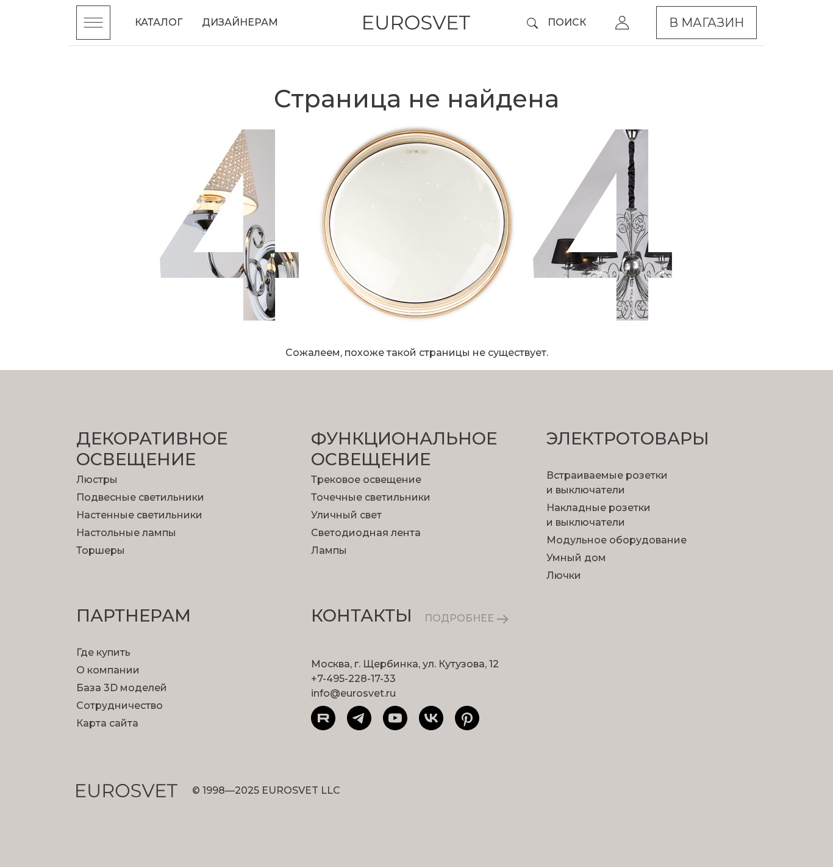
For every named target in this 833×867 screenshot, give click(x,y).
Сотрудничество (119, 705)
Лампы (329, 550)
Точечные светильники (371, 497)
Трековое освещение (366, 479)
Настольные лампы (126, 533)
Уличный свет (346, 515)
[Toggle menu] (93, 22)
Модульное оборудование (616, 540)
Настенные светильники (139, 515)
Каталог (158, 22)
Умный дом (576, 558)
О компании (108, 670)
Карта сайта (107, 723)
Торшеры (100, 550)
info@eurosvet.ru (353, 693)
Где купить (103, 652)
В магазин (706, 22)
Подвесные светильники (140, 497)
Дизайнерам (240, 22)
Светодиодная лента (366, 533)
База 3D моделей (121, 688)
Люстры (97, 479)
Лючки (563, 575)
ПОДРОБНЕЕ (460, 618)
